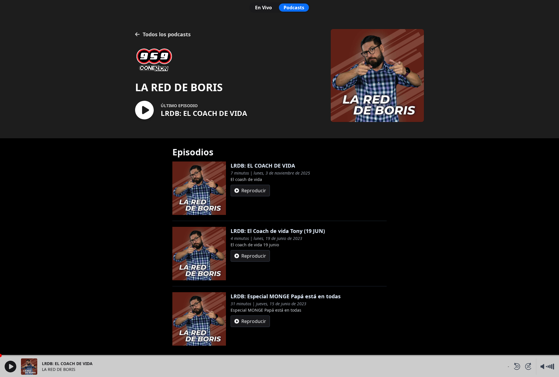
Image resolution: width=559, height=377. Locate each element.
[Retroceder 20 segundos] (517, 366)
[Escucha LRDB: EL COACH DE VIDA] (144, 110)
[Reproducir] (10, 366)
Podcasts (294, 7)
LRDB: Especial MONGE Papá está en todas (286, 296)
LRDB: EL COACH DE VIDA (263, 165)
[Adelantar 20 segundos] (528, 366)
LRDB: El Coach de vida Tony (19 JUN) (278, 230)
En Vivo (263, 7)
